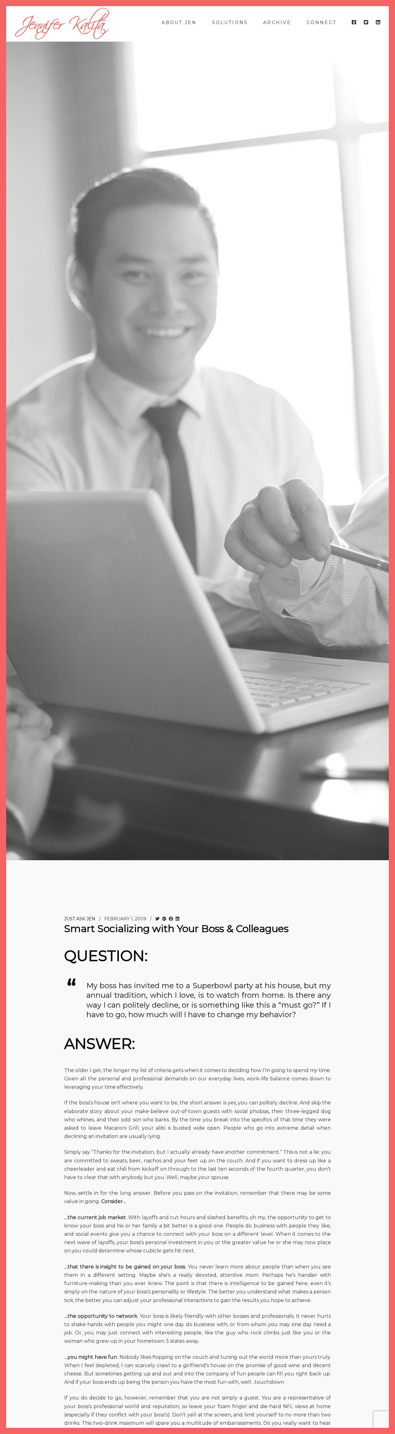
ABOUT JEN (179, 22)
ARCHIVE (277, 22)
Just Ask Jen (79, 919)
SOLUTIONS (230, 22)
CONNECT (321, 22)
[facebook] (354, 22)
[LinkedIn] (378, 22)
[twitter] (366, 22)
